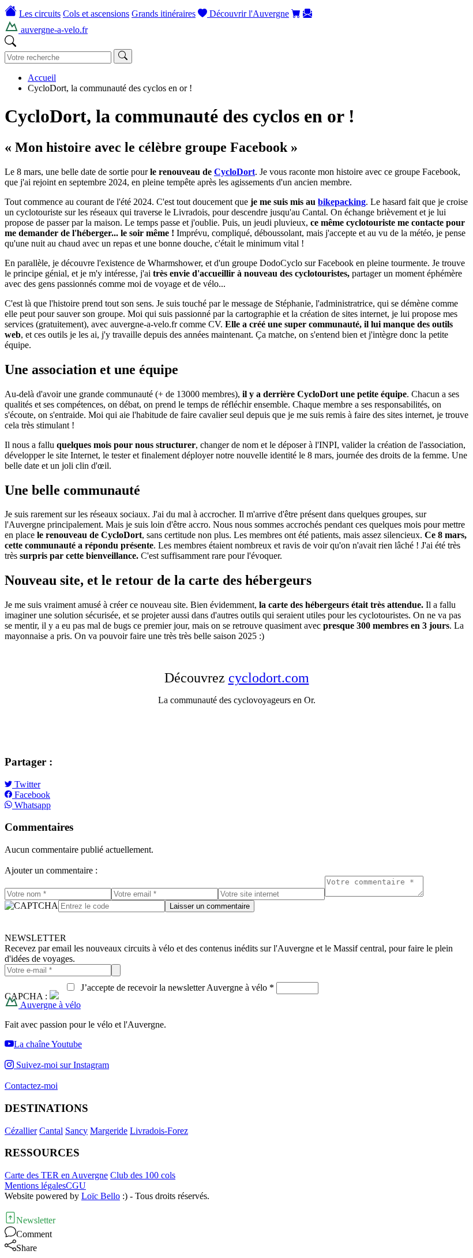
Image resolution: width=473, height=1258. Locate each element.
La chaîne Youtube (48, 1044)
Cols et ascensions (96, 13)
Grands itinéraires (164, 13)
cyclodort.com (268, 677)
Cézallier (21, 1131)
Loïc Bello (100, 1196)
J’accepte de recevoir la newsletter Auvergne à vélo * (175, 987)
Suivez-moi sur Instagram (61, 1065)
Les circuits (40, 13)
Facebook (31, 795)
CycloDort (234, 172)
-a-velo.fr (53, 30)
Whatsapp (31, 805)
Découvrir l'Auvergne (248, 13)
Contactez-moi (31, 1086)
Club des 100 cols (142, 1175)
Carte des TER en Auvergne (56, 1175)
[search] (123, 56)
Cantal (51, 1131)
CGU (76, 1185)
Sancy (76, 1131)
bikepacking (342, 202)
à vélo (49, 1005)
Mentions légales (35, 1185)
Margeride (108, 1131)
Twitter (26, 784)
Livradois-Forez (159, 1131)
